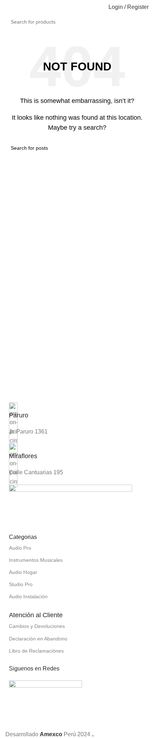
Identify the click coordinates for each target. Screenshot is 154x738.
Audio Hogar (23, 572)
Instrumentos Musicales (36, 560)
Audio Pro (20, 548)
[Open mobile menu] (8, 7)
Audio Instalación (28, 596)
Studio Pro (21, 584)
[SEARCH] (151, 17)
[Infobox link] (77, 414)
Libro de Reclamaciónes (36, 651)
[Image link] (70, 504)
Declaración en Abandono (38, 639)
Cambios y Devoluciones (37, 626)
